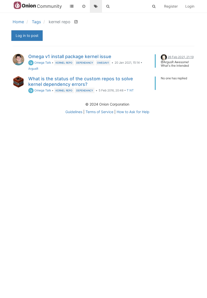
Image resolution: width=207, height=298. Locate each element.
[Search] (108, 6)
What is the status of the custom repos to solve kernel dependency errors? (80, 81)
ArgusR (33, 68)
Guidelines (73, 112)
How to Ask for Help (133, 112)
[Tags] (96, 6)
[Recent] (84, 6)
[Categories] (72, 6)
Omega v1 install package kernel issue (69, 56)
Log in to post (27, 35)
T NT (130, 90)
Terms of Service (99, 112)
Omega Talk (42, 62)
